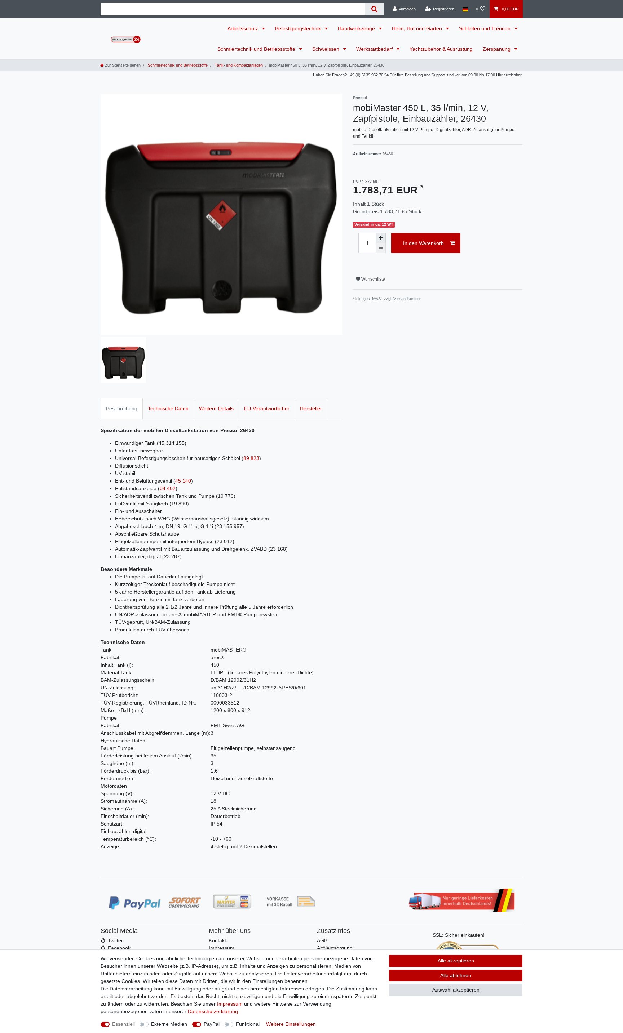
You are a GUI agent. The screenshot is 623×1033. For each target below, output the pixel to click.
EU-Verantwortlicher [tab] (267, 408)
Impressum (221, 948)
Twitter (115, 940)
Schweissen (326, 49)
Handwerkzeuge (357, 28)
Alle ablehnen (455, 975)
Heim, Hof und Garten (417, 28)
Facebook (119, 948)
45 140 (183, 481)
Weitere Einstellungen (291, 1024)
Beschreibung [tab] (121, 408)
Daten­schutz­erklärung (213, 1011)
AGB (322, 940)
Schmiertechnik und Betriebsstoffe (257, 49)
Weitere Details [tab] (216, 408)
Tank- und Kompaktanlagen (238, 65)
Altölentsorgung (335, 948)
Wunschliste (372, 279)
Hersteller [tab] (311, 408)
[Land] (465, 9)
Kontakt (217, 940)
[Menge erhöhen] (381, 238)
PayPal (212, 1024)
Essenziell (123, 1024)
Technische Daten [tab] (168, 408)
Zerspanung (497, 49)
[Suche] (374, 9)
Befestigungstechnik (298, 28)
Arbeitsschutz (243, 28)
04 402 (168, 488)
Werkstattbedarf (375, 49)
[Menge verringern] (381, 248)
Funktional (248, 1024)
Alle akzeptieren (456, 960)
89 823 (251, 458)
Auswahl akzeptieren (456, 990)
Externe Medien (169, 1024)
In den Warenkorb (423, 243)
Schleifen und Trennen (485, 28)
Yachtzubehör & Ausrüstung (441, 49)
